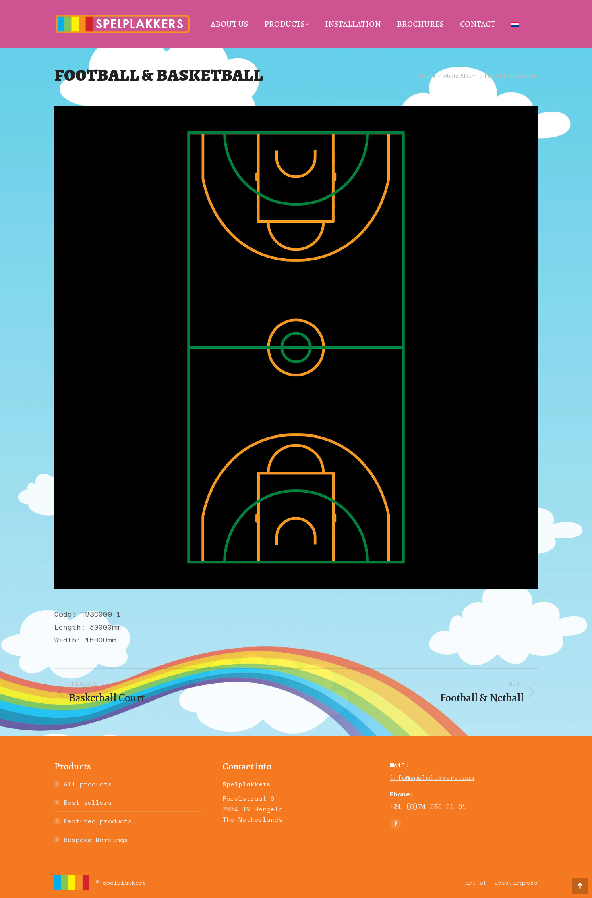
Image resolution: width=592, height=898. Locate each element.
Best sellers (88, 802)
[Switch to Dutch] (515, 24)
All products (88, 784)
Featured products (98, 821)
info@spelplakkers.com (432, 777)
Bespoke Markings (96, 839)
